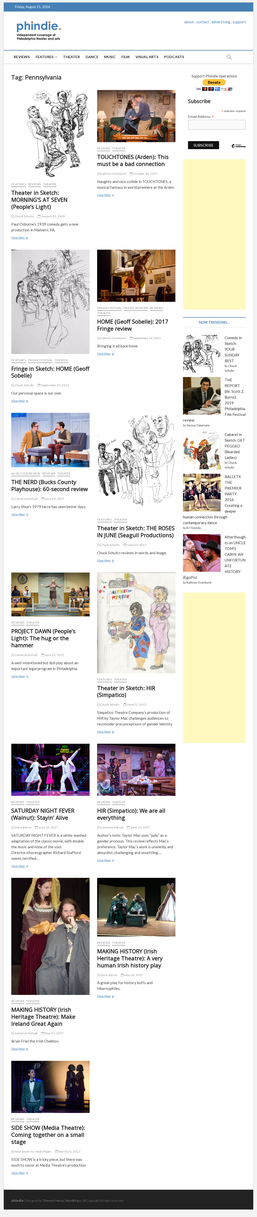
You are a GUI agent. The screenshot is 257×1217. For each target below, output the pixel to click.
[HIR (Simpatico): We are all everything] (136, 770)
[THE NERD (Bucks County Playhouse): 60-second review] (50, 440)
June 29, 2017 (54, 499)
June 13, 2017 (140, 827)
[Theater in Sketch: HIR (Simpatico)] (136, 623)
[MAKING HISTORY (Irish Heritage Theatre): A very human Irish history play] (136, 907)
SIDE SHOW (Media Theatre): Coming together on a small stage (48, 1134)
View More (19, 238)
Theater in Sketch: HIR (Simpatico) (126, 691)
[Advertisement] (214, 234)
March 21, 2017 (69, 1151)
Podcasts (174, 57)
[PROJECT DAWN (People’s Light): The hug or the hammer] (50, 595)
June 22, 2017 (54, 655)
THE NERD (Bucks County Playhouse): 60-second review (49, 485)
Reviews (22, 57)
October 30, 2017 (145, 173)
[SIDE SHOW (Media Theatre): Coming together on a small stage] (50, 1087)
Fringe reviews (136, 308)
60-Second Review (25, 473)
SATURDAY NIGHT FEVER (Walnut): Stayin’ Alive (42, 814)
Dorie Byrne (22, 827)
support (239, 22)
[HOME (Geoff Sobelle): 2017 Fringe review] (136, 276)
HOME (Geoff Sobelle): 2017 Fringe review (132, 325)
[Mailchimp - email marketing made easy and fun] (238, 150)
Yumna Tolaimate (198, 425)
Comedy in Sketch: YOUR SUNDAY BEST (233, 349)
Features (45, 57)
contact (202, 22)
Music (110, 57)
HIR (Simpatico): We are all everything (131, 814)
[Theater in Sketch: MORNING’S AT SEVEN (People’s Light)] (50, 134)
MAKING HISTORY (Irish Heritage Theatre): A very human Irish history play (130, 958)
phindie (17, 1200)
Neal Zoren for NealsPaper (32, 1151)
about (189, 22)
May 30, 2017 (133, 975)
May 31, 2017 (53, 1033)
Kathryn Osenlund (113, 173)
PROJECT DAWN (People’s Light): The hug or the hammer (43, 638)
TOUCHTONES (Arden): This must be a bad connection (133, 160)
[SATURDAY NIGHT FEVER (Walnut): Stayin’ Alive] (50, 770)
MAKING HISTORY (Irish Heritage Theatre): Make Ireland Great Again (43, 1016)
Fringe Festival (40, 360)
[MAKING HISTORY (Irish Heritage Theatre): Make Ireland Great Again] (50, 936)
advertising (220, 22)
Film (125, 57)
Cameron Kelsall (25, 499)
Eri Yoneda (193, 528)
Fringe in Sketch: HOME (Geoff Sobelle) (50, 372)
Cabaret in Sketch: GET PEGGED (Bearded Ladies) (235, 446)
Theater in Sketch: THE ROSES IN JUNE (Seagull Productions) (136, 531)
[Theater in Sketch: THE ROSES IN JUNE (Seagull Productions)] (136, 463)
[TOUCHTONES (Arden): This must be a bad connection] (136, 116)
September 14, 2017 (147, 338)
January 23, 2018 (52, 216)
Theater (71, 57)
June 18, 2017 (48, 827)
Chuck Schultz (24, 216)
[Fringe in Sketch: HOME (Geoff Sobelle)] (50, 302)
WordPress (73, 1200)
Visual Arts (147, 57)
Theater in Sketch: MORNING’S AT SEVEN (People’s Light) (39, 199)
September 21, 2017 (54, 385)
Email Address (201, 116)
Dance (92, 57)
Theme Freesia (53, 1200)
